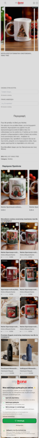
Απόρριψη (19, 425)
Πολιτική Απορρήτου (9, 416)
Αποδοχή (20, 421)
